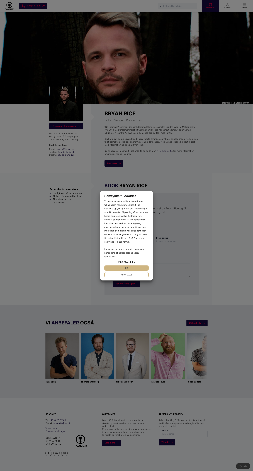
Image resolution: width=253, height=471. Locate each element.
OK (126, 268)
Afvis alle (126, 274)
